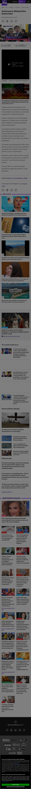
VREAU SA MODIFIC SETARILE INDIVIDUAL (15, 786)
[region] (15, 771)
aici (12, 768)
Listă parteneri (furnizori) (5, 781)
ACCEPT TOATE (15, 784)
